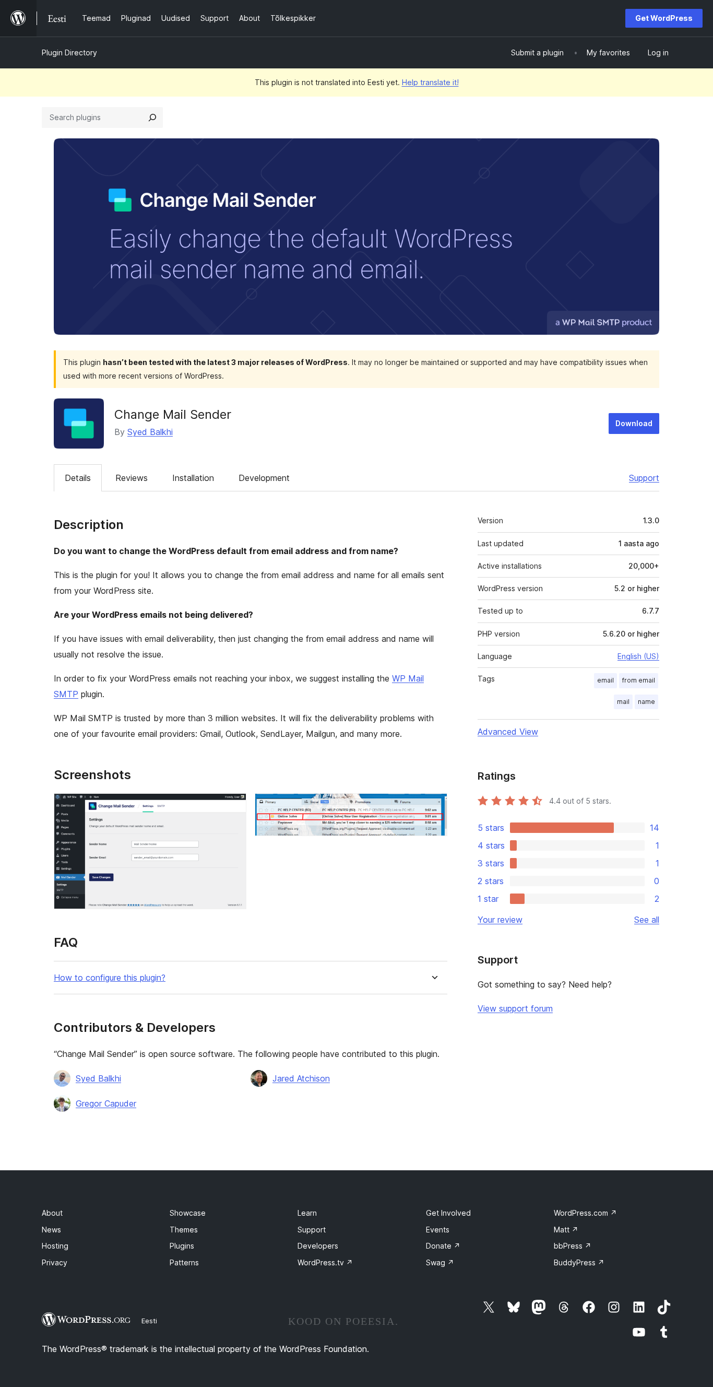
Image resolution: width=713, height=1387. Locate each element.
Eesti (149, 1321)
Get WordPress (664, 18)
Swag (440, 1262)
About (52, 1212)
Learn (307, 1212)
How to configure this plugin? (109, 978)
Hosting (55, 1245)
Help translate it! (430, 82)
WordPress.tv (325, 1262)
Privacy (54, 1262)
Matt (566, 1229)
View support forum (515, 1008)
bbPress (572, 1245)
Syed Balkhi (150, 432)
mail (623, 702)
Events (437, 1229)
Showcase (188, 1212)
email (605, 680)
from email (638, 680)
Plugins (182, 1245)
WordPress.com (585, 1212)
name (646, 702)
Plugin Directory (69, 52)
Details (78, 478)
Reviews (131, 478)
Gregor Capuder (106, 1103)
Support (644, 478)
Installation (193, 478)
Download (633, 423)
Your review (500, 919)
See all (646, 919)
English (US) (638, 656)
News (51, 1229)
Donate (443, 1245)
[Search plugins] (152, 117)
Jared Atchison (301, 1078)
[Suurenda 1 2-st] (232, 807)
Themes (184, 1229)
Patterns (184, 1262)
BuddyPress (579, 1262)
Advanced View (508, 731)
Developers (318, 1245)
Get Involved (448, 1212)
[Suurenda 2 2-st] (433, 807)
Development (264, 478)
